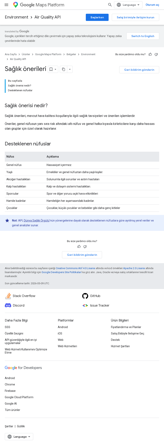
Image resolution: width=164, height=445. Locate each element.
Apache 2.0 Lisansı (134, 268)
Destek (115, 339)
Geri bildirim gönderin (139, 70)
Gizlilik (21, 426)
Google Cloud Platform (19, 397)
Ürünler (26, 54)
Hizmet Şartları (120, 346)
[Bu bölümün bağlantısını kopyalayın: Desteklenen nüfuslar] (55, 144)
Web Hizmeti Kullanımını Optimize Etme (26, 351)
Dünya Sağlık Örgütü (36, 220)
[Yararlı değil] (156, 54)
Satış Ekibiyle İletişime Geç (127, 333)
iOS (60, 333)
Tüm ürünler (12, 410)
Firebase (10, 390)
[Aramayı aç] (110, 4)
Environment (16, 17)
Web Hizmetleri (67, 346)
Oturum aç (152, 4)
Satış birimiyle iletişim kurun (135, 17)
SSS (7, 327)
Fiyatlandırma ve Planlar (126, 327)
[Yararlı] (150, 54)
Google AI (11, 403)
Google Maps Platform (48, 54)
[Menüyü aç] (6, 5)
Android (63, 327)
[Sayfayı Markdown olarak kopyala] (63, 69)
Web (60, 339)
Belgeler (71, 54)
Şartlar (9, 426)
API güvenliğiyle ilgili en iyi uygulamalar (21, 341)
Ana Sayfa (11, 54)
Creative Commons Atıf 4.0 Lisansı (75, 268)
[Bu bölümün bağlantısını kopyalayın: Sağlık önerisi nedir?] (52, 106)
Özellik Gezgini (14, 333)
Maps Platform (50, 5)
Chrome (10, 384)
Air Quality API (48, 17)
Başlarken (97, 17)
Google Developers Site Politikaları (61, 272)
